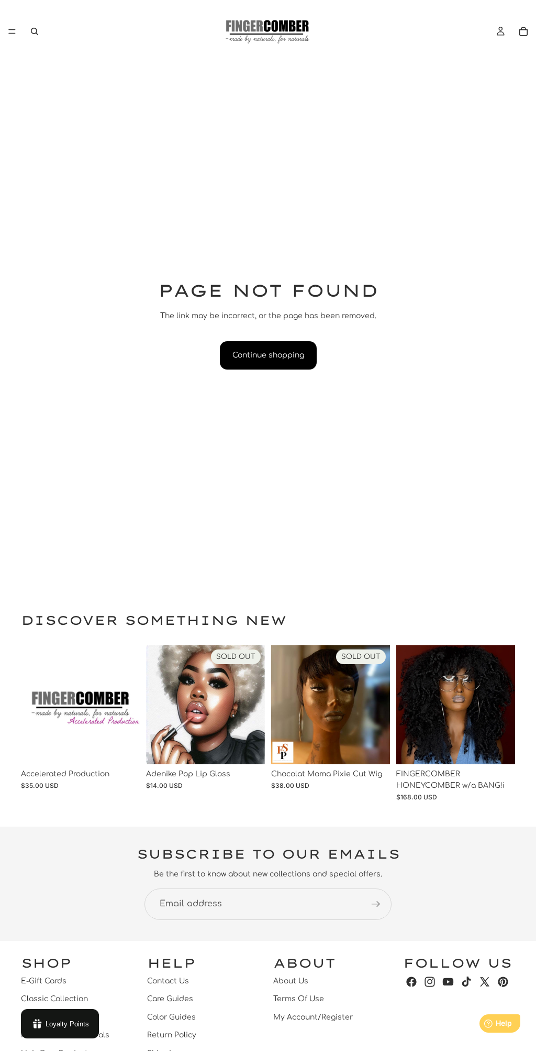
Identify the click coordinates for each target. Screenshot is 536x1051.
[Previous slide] (407, 704)
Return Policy (171, 1035)
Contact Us (168, 981)
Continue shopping (268, 355)
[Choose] (498, 748)
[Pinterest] (503, 982)
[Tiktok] (466, 982)
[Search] (34, 31)
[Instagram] (429, 982)
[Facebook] (411, 982)
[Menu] (12, 31)
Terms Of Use (298, 999)
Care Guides (170, 999)
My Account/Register (313, 1017)
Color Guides (171, 1017)
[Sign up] (376, 904)
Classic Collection (54, 999)
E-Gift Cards (43, 981)
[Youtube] (448, 982)
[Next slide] (503, 704)
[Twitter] (484, 982)
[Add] (123, 748)
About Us (290, 981)
